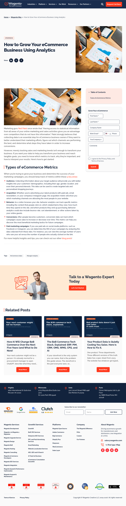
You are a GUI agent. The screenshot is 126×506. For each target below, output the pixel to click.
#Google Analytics (32, 256)
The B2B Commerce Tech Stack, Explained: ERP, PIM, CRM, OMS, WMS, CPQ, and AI (62, 346)
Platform (42, 4)
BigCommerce (57, 436)
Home (6, 17)
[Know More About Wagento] (13, 4)
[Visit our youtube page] (116, 450)
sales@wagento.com (113, 440)
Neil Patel (22, 128)
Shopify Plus (56, 439)
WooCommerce (57, 447)
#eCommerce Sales (16, 256)
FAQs (78, 432)
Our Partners (84, 4)
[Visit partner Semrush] (8, 410)
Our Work (62, 4)
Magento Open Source (59, 428)
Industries (31, 4)
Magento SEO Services (11, 461)
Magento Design (9, 441)
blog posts (67, 238)
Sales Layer (56, 450)
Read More (23, 370)
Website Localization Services (38, 449)
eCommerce (9, 38)
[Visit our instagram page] (107, 450)
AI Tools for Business (34, 456)
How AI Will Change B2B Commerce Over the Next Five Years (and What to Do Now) (22, 346)
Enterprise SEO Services (36, 436)
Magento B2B (8, 445)
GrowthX (31, 428)
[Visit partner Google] (21, 410)
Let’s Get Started (77, 288)
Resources (72, 4)
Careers (79, 436)
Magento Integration (10, 465)
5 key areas (72, 177)
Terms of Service (9, 497)
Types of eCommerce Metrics (100, 98)
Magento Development (11, 428)
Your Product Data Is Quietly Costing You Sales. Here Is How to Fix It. (103, 344)
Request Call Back (114, 4)
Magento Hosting (9, 449)
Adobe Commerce (58, 432)
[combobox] (108, 134)
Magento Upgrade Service (12, 438)
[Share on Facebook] (21, 60)
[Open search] (102, 4)
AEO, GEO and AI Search (36, 452)
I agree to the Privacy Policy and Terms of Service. (103, 160)
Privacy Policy (24, 497)
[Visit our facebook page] (103, 450)
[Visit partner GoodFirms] (33, 410)
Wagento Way (16, 17)
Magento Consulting (10, 452)
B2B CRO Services (34, 432)
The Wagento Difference (84, 428)
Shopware (55, 443)
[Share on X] (16, 60)
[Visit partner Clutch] (47, 410)
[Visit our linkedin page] (112, 450)
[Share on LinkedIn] (11, 60)
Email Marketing (33, 445)
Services (52, 4)
